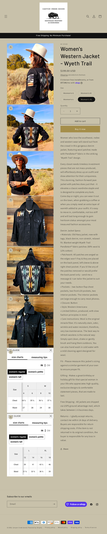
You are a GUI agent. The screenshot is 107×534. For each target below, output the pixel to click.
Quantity (63, 105)
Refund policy (63, 527)
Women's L (70, 100)
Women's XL (86, 99)
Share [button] (65, 449)
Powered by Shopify (35, 528)
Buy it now (80, 129)
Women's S (70, 94)
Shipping (64, 75)
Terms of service (91, 527)
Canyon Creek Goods (20, 528)
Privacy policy (50, 527)
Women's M (87, 94)
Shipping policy (76, 527)
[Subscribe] (54, 504)
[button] (6, 16)
